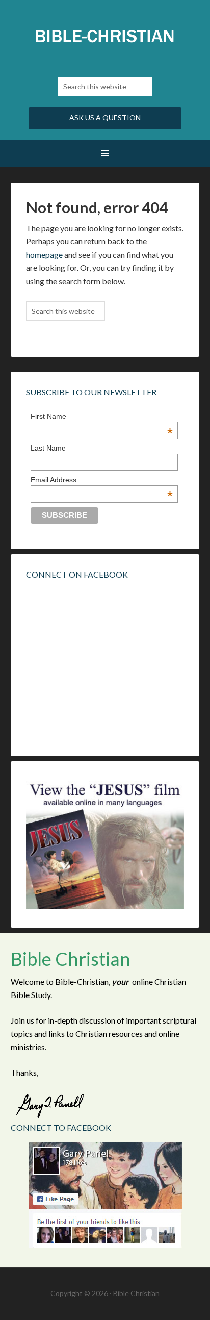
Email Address (102, 480)
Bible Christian (105, 35)
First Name (102, 416)
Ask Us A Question (105, 117)
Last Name (48, 448)
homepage (44, 254)
